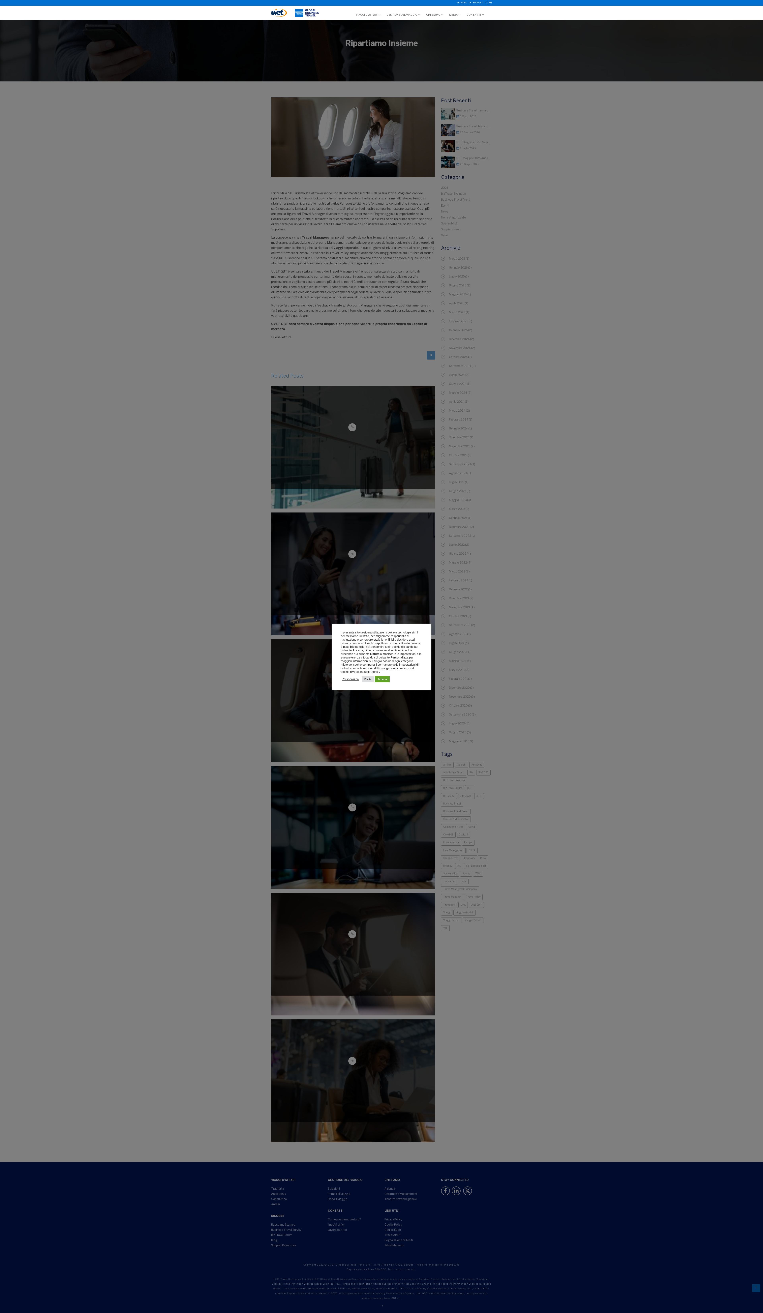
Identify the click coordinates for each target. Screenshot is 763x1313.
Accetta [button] (382, 679)
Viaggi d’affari (367, 15)
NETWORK (462, 3)
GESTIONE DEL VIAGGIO (401, 15)
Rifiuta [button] (367, 679)
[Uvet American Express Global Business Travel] (295, 11)
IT (486, 3)
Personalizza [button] (350, 679)
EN (490, 3)
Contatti (474, 15)
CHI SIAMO (433, 15)
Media (453, 15)
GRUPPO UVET (476, 3)
